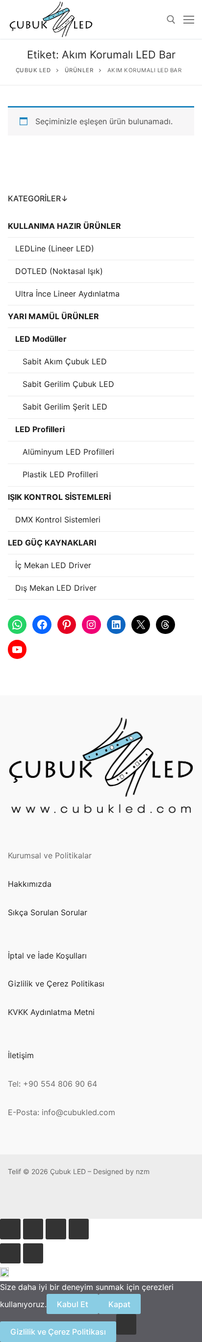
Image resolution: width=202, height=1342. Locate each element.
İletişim (21, 1055)
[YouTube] (135, 1199)
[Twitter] (120, 1199)
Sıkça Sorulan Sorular (47, 912)
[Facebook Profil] (30, 1199)
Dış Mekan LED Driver (56, 588)
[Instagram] (75, 1199)
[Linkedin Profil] (90, 1199)
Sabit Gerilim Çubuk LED (68, 384)
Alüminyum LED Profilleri (68, 452)
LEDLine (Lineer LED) (54, 248)
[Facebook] (45, 1199)
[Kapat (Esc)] (79, 1229)
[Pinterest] (60, 1199)
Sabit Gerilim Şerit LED (65, 406)
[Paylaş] (56, 1229)
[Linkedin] (105, 1199)
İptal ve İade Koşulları (47, 955)
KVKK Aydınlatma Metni (51, 1012)
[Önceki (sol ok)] (10, 1253)
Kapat (119, 1304)
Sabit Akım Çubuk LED (65, 361)
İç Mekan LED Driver (53, 565)
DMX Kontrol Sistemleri (58, 519)
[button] (101, 1274)
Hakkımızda (29, 884)
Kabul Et (72, 1304)
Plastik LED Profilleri (60, 474)
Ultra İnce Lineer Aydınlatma (67, 294)
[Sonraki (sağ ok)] (33, 1253)
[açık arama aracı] (171, 19)
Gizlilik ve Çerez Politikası (56, 983)
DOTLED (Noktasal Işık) (59, 271)
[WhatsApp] (15, 1199)
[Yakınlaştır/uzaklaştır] (10, 1229)
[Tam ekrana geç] (33, 1229)
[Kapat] (126, 1324)
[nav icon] (188, 19)
